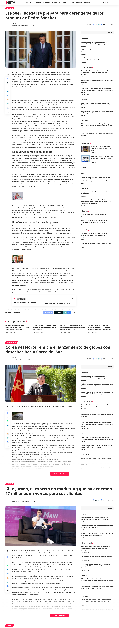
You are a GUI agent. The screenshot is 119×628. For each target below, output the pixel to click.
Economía (84, 130)
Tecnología (94, 152)
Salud (82, 173)
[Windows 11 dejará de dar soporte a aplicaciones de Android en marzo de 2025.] (85, 158)
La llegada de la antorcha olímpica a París (93, 214)
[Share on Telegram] (7, 95)
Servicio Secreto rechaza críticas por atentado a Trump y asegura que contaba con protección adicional (95, 72)
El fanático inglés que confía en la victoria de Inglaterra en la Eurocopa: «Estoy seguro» (94, 221)
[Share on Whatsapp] (7, 87)
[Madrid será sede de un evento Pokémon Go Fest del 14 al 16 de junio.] (85, 149)
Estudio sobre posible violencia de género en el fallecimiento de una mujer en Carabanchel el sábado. (97, 104)
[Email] (7, 99)
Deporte (83, 217)
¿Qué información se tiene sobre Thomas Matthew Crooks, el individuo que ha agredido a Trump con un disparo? (97, 90)
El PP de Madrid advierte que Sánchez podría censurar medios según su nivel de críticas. (97, 112)
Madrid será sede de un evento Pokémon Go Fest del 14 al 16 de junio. (101, 148)
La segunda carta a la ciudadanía (26, 302)
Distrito (14, 23)
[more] (92, 2)
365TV (10, 3)
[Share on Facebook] (93, 24)
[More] (104, 24)
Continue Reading (59, 474)
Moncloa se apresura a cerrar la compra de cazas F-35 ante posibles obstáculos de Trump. (72, 327)
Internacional (85, 77)
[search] (108, 2)
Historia (83, 239)
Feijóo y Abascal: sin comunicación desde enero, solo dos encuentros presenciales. (45, 327)
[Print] (101, 24)
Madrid (83, 107)
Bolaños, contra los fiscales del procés (58, 303)
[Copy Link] (98, 24)
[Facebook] (103, 2)
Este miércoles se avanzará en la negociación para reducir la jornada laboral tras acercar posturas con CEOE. (96, 125)
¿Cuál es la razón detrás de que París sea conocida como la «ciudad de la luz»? (96, 244)
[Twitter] (105, 2)
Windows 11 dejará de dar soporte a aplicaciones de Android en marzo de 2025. (102, 158)
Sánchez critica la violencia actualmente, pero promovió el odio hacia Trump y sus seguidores (17, 327)
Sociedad (83, 196)
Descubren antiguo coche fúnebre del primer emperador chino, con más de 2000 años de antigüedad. (94, 235)
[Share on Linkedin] (7, 91)
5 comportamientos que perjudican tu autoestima (96, 171)
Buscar (110, 32)
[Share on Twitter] (96, 24)
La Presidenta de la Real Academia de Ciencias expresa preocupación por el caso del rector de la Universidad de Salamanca (96, 201)
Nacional (10, 8)
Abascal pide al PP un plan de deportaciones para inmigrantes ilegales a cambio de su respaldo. (99, 327)
